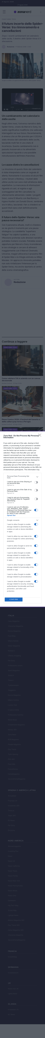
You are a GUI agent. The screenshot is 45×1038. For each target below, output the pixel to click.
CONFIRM (13, 599)
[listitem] (22, 477)
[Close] (40, 436)
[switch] (36, 482)
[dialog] (22, 519)
